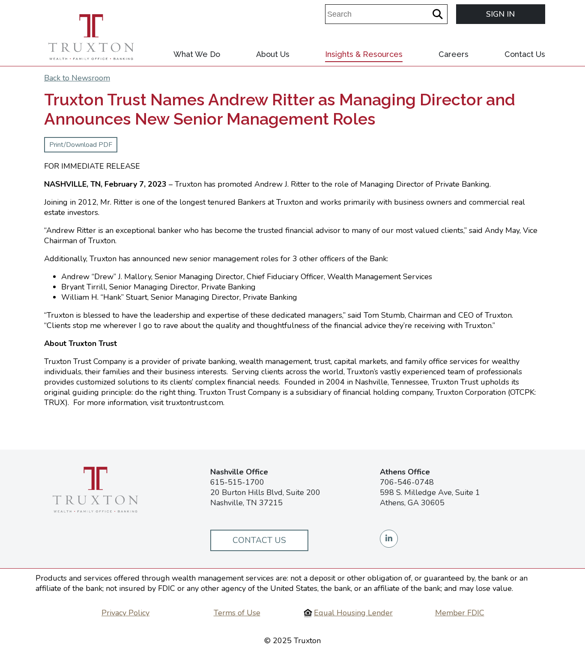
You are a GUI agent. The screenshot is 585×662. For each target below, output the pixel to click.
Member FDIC (459, 613)
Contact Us (524, 54)
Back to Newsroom (77, 78)
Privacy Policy (125, 613)
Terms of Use (237, 613)
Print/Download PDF (80, 144)
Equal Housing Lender (353, 613)
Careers (454, 54)
